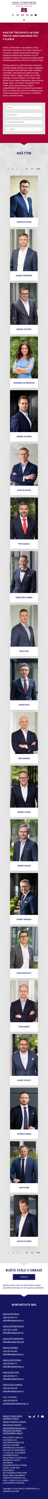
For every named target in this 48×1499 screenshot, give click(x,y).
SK (17, 15)
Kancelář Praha (11, 1314)
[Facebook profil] (39, 1416)
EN (22, 15)
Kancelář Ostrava (12, 1360)
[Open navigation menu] (24, 20)
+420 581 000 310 (10, 1388)
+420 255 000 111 (10, 1317)
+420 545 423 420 (10, 1351)
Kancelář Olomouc (12, 1385)
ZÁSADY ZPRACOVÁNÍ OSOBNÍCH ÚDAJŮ (12, 1417)
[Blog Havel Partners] (35, 1416)
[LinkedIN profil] (32, 15)
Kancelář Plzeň (11, 1373)
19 (32, 169)
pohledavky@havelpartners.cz (15, 1404)
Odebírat (24, 1277)
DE (27, 15)
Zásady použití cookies (14, 1422)
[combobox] (22, 108)
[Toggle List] (40, 108)
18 (27, 169)
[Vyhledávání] (12, 15)
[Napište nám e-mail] (36, 15)
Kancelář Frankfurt (13, 1339)
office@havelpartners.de (13, 1342)
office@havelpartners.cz (13, 1321)
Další (38, 169)
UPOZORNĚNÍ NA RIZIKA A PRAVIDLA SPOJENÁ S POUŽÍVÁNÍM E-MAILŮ (14, 1430)
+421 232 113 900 (10, 1330)
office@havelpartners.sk (13, 1333)
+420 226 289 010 (10, 1400)
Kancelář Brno (10, 1348)
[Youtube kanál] (43, 1416)
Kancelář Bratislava (13, 1326)
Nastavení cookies (12, 1425)
